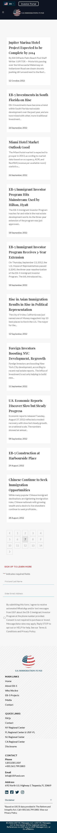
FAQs (8, 718)
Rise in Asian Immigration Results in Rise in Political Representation (28, 304)
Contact (9, 704)
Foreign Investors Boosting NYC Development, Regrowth (27, 353)
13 (32, 545)
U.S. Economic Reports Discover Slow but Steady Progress (27, 405)
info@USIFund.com (15, 775)
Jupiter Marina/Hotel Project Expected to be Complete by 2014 (25, 47)
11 (17, 545)
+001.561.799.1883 (15, 766)
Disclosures (11, 746)
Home (8, 681)
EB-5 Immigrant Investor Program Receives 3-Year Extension (27, 252)
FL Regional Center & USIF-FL (20, 732)
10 (9, 545)
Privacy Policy (10, 812)
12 (25, 545)
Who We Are (11, 690)
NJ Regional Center (15, 736)
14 (40, 545)
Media (8, 700)
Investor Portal (28, 3)
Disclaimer (9, 800)
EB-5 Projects (12, 695)
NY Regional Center (15, 727)
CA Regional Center (15, 741)
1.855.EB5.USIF (13, 762)
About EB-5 (11, 685)
